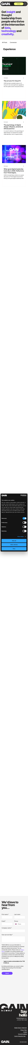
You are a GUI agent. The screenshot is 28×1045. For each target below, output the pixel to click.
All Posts (4, 42)
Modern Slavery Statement (20, 1027)
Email (4, 921)
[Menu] (25, 4)
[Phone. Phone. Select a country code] (16, 924)
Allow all (14, 540)
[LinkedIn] (2, 1011)
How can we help (7, 935)
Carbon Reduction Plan (19, 1036)
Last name (17, 914)
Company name (7, 928)
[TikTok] (11, 1011)
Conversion (13, 42)
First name (5, 914)
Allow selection (14, 544)
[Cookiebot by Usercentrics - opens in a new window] (20, 495)
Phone (16, 921)
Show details (20, 536)
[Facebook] (9, 1011)
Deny (14, 548)
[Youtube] (7, 1011)
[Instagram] (4, 1011)
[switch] (24, 522)
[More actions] (24, 78)
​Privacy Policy (23, 1030)
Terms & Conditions (22, 1034)
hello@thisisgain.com (21, 1018)
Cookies (25, 1032)
